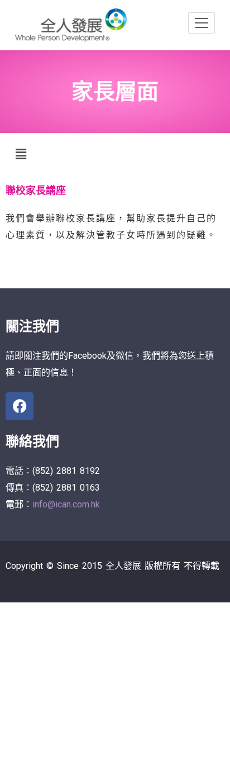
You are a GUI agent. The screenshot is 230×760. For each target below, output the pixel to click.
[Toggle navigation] (201, 23)
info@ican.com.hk (66, 504)
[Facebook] (19, 406)
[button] (20, 154)
